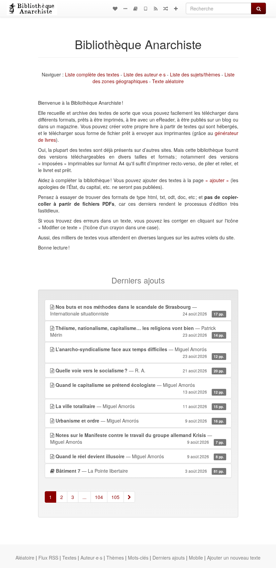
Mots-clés (138, 557)
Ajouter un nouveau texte (234, 557)
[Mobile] (145, 8)
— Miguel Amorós (140, 352)
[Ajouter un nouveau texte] (176, 8)
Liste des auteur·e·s (145, 74)
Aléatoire (24, 557)
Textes (69, 557)
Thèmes (115, 557)
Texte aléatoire (168, 81)
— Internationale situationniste (137, 310)
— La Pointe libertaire (140, 470)
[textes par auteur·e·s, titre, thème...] (115, 8)
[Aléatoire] (166, 8)
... (84, 497)
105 (115, 497)
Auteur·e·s (91, 557)
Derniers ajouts (168, 557)
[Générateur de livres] (135, 8)
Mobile (196, 557)
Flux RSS (48, 557)
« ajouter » (217, 180)
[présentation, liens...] (125, 8)
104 (99, 497)
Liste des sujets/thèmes (195, 74)
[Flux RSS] (155, 8)
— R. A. (140, 370)
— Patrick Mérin (137, 331)
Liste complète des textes (92, 74)
